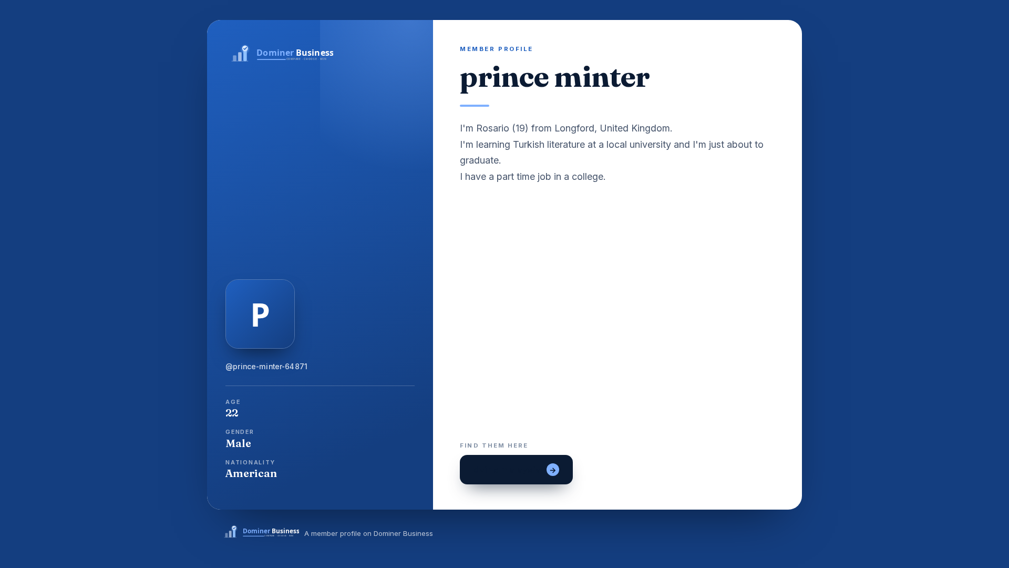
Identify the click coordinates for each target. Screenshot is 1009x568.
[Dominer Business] (320, 54)
